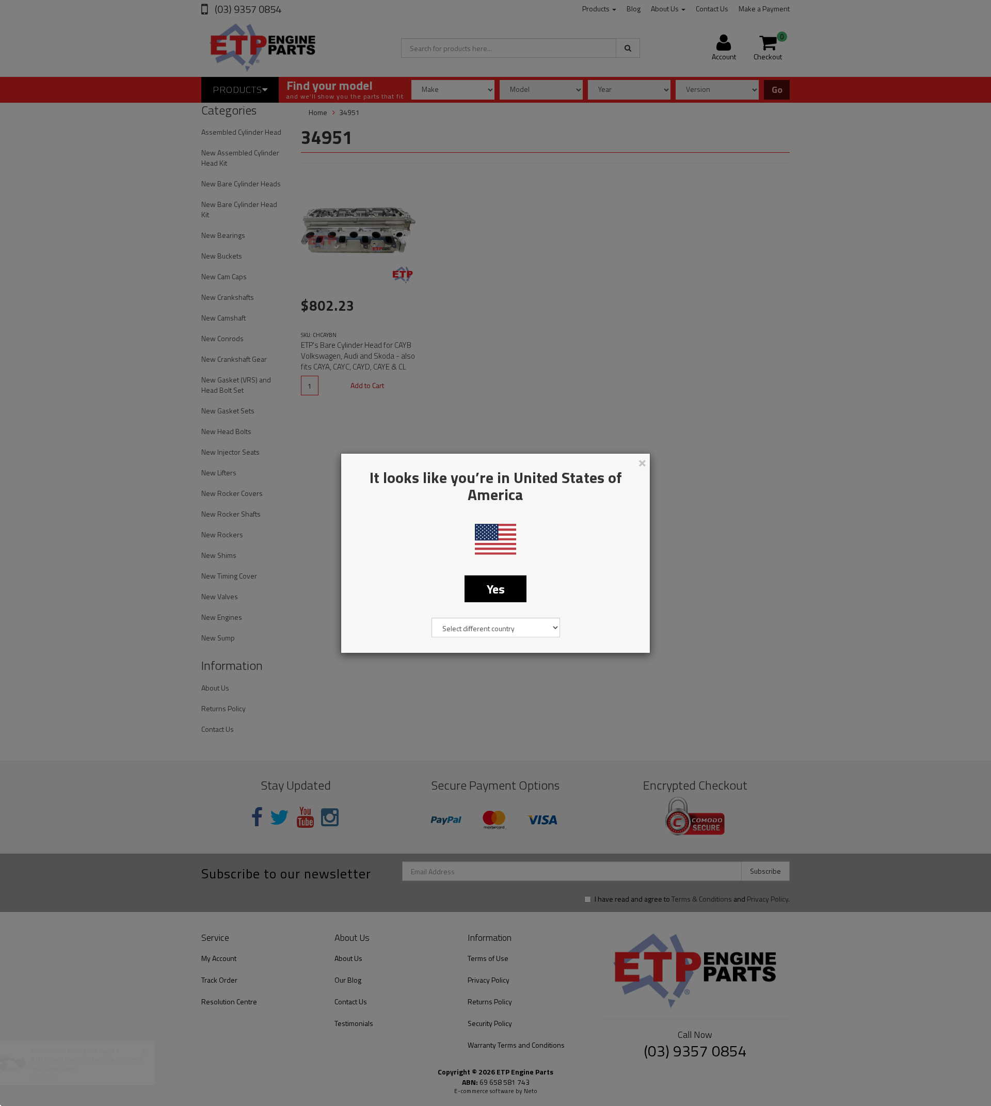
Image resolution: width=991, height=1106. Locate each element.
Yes (496, 588)
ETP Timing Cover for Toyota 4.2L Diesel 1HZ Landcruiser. (86, 1063)
